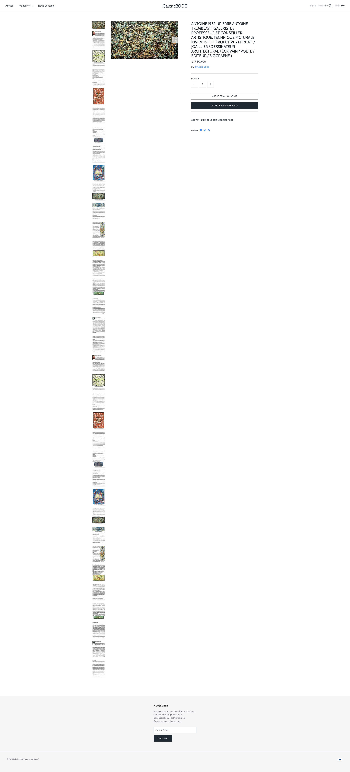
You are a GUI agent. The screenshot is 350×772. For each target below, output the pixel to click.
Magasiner (24, 5)
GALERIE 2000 (202, 67)
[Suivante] (175, 40)
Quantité (195, 78)
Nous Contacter (46, 5)
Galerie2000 (18, 759)
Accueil (9, 5)
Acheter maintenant (224, 105)
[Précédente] (114, 40)
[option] (144, 40)
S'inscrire (162, 738)
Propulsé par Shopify (32, 759)
